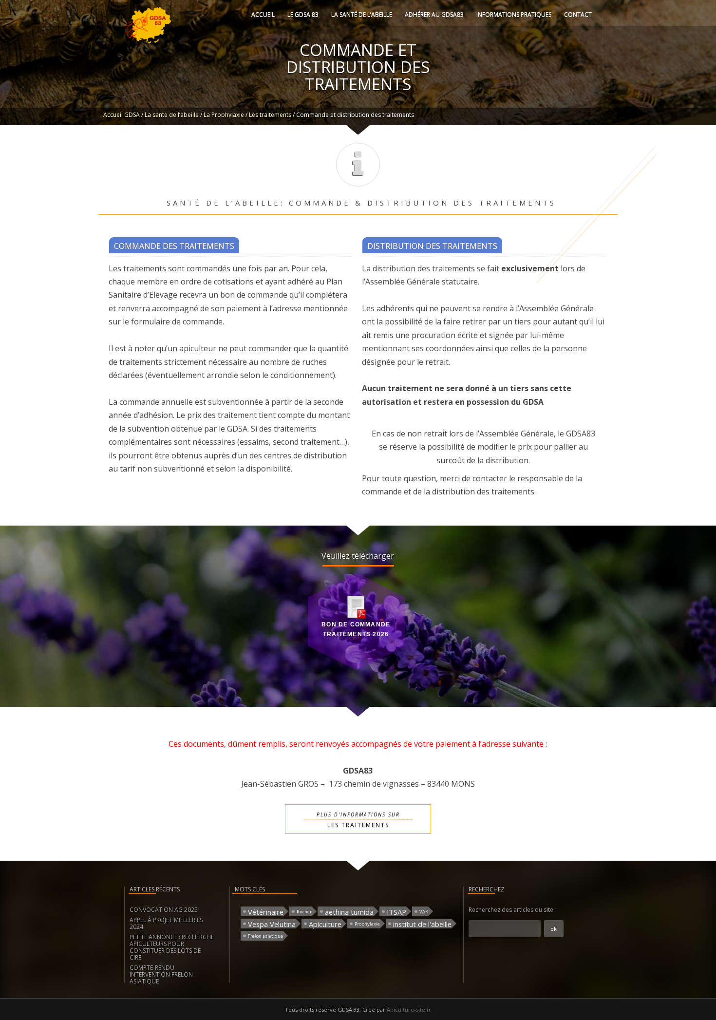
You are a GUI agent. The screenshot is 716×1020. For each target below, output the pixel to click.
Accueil (263, 14)
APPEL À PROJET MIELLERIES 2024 (166, 923)
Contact (578, 14)
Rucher (304, 911)
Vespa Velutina (272, 923)
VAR (423, 911)
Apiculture (325, 923)
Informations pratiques (513, 14)
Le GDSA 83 (303, 14)
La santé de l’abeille (361, 14)
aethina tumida (349, 911)
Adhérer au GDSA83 (434, 14)
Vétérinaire (265, 911)
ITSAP (396, 911)
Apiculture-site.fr (409, 1009)
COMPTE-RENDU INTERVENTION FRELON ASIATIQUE (161, 974)
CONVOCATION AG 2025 (164, 910)
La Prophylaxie (224, 115)
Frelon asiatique (265, 936)
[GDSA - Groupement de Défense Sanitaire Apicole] (147, 41)
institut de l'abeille (422, 923)
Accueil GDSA (121, 115)
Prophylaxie (367, 924)
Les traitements (270, 115)
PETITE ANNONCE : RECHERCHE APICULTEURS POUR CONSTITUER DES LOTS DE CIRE (172, 947)
